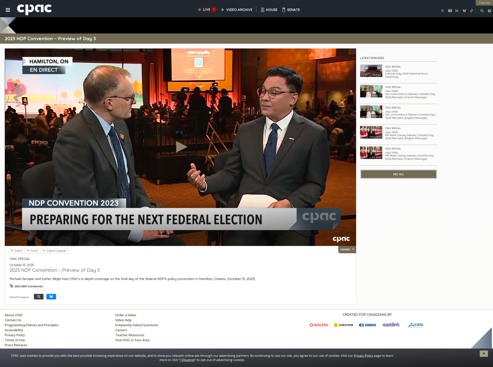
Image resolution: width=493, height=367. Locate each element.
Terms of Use (15, 340)
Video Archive (239, 10)
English (18, 250)
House (272, 10)
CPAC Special (393, 66)
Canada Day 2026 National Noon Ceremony (406, 75)
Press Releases (16, 345)
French (34, 250)
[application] (180, 147)
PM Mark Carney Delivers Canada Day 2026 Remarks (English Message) (409, 137)
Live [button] (209, 9)
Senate (293, 10)
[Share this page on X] (39, 296)
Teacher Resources (129, 335)
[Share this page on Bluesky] (51, 296)
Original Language (56, 250)
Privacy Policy (15, 335)
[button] (5, 13)
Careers (121, 330)
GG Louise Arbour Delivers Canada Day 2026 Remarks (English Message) (410, 116)
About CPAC (14, 315)
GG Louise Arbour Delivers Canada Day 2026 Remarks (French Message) (410, 95)
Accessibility (14, 330)
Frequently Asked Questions (136, 325)
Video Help (123, 320)
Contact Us (13, 320)
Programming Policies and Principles (32, 325)
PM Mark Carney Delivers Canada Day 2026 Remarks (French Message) (409, 157)
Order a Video (125, 315)
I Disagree (187, 360)
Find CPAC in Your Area (132, 340)
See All (398, 174)
